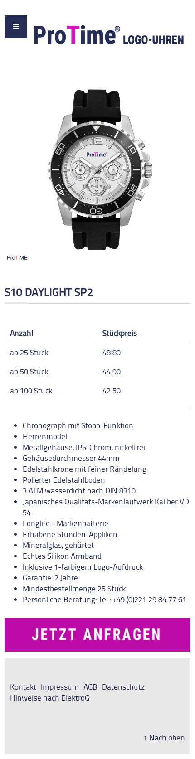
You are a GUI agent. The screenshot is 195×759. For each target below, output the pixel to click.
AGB (90, 686)
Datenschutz (123, 686)
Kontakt (23, 686)
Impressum (60, 686)
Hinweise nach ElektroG (49, 697)
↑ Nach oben (164, 737)
